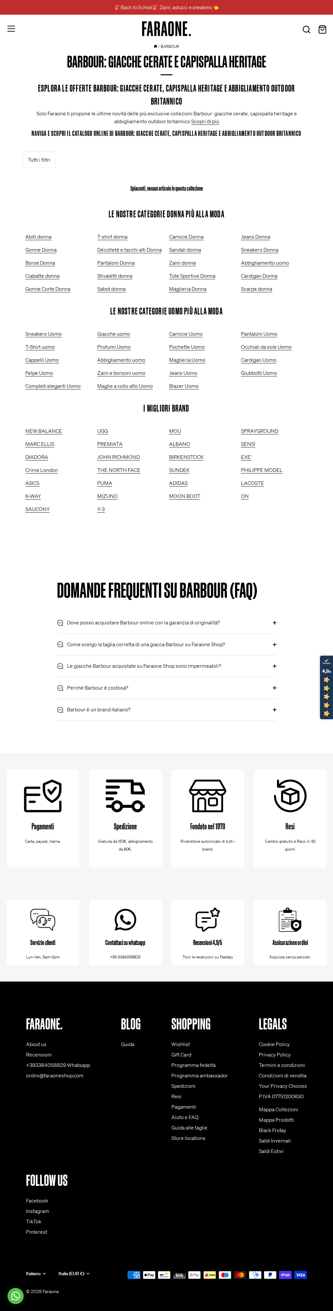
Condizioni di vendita (282, 1075)
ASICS (32, 483)
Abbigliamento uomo (265, 262)
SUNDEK (179, 470)
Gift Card (181, 1054)
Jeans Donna (255, 236)
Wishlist (180, 1044)
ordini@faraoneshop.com (55, 1075)
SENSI (248, 444)
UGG (102, 431)
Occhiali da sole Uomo (266, 346)
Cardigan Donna (259, 275)
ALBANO (179, 444)
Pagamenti (183, 1106)
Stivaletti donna (114, 275)
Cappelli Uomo (42, 360)
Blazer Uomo (184, 386)
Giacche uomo (113, 333)
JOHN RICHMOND (118, 457)
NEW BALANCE (43, 431)
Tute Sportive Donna (192, 275)
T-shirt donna (112, 236)
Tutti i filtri (39, 159)
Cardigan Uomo (258, 360)
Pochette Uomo (187, 346)
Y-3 (101, 509)
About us (36, 1044)
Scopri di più (205, 121)
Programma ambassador (199, 1075)
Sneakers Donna (259, 249)
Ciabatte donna (42, 275)
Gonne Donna (41, 249)
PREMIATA (110, 444)
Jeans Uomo (183, 373)
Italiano (33, 1273)
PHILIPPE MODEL (262, 470)
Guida (127, 1044)
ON (245, 496)
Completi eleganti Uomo (53, 386)
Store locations (188, 1138)
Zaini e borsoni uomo (121, 373)
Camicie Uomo (186, 333)
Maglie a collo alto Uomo (125, 386)
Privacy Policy (275, 1054)
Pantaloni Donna (116, 262)
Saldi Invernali (275, 1140)
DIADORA (36, 457)
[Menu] (11, 29)
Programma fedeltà (193, 1065)
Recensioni (39, 1054)
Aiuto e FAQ (185, 1117)
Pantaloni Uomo (259, 333)
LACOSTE (252, 483)
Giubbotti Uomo (259, 373)
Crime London (41, 470)
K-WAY (33, 496)
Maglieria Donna (187, 288)
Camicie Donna (186, 236)
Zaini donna (182, 262)
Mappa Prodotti (276, 1119)
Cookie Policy (274, 1044)
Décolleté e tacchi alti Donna (129, 249)
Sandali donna (185, 249)
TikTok (33, 1221)
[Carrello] (322, 29)
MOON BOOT (184, 496)
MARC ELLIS (39, 444)
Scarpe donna (256, 288)
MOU (175, 431)
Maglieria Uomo (187, 360)
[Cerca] (306, 29)
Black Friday (272, 1130)
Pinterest (36, 1232)
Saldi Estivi (271, 1151)
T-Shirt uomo (40, 346)
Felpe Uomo (39, 373)
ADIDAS (178, 483)
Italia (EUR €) (71, 1273)
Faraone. (51, 1291)
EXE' (246, 457)
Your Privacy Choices (283, 1086)
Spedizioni (183, 1086)
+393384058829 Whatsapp (58, 1065)
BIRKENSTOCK (186, 457)
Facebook (37, 1200)
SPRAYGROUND (259, 431)
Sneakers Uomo (43, 333)
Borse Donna (40, 262)
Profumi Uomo (114, 346)
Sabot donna (111, 288)
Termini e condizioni (282, 1065)
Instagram (37, 1211)
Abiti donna (38, 236)
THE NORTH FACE (118, 470)
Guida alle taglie (189, 1127)
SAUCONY (37, 509)
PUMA (104, 483)
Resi (176, 1096)
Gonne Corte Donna (47, 288)
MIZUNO (107, 496)
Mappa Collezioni (278, 1109)
